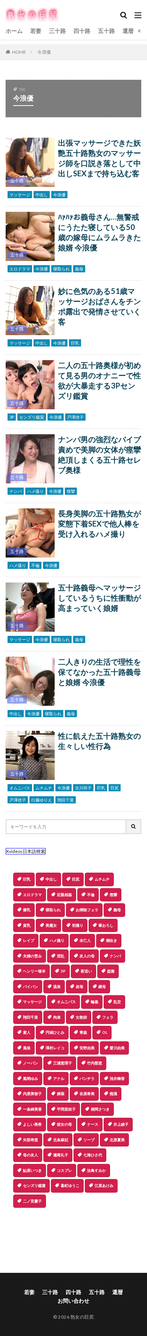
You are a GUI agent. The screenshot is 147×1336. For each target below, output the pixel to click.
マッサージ (19, 194)
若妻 (35, 30)
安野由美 (87, 1047)
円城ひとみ (55, 1032)
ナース (92, 1124)
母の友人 (30, 1155)
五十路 (106, 30)
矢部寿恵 (30, 1139)
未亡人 (85, 940)
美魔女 (51, 925)
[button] (73, 1234)
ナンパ (15, 491)
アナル (58, 1078)
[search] (133, 826)
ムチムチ (43, 787)
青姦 (83, 1032)
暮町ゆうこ (70, 1185)
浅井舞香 (117, 1078)
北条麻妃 (60, 1139)
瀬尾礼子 (60, 1155)
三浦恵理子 (62, 1063)
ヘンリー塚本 (34, 971)
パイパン (30, 986)
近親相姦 (64, 894)
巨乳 (75, 342)
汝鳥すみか (96, 1170)
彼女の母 (64, 1124)
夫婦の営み (32, 956)
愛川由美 (117, 1047)
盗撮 (111, 971)
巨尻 (114, 787)
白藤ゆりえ (41, 799)
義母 (79, 268)
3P (11, 417)
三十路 (57, 30)
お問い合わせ (73, 1300)
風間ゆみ (30, 1078)
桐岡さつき (100, 1109)
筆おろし (105, 925)
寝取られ (61, 268)
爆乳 (27, 909)
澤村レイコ (55, 1047)
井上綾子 (121, 1124)
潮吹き (111, 940)
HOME (19, 52)
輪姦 (94, 1001)
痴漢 (113, 1093)
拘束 (57, 1017)
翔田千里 (65, 799)
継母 (102, 986)
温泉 (57, 986)
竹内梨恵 (94, 1063)
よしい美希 (32, 1124)
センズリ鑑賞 (31, 417)
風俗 (27, 1047)
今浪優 (44, 52)
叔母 (79, 986)
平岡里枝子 (66, 1109)
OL (104, 1032)
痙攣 (71, 491)
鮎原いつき (32, 1170)
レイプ (28, 940)
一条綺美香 (32, 1109)
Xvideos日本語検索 (25, 851)
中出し (41, 194)
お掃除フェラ (87, 909)
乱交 (117, 1001)
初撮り (77, 925)
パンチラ (87, 1078)
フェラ (107, 1017)
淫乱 (60, 956)
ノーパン (30, 1063)
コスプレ (64, 1170)
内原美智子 (32, 1093)
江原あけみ (104, 1185)
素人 (27, 1032)
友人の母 (87, 956)
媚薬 (60, 1093)
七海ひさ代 (92, 1155)
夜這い (86, 971)
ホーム (14, 30)
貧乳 (27, 925)
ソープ (89, 1139)
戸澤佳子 (75, 417)
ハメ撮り (35, 491)
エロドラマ (19, 268)
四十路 (82, 30)
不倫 (35, 565)
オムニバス (19, 787)
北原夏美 (117, 1139)
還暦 (128, 30)
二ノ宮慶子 (32, 1201)
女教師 (81, 1017)
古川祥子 (83, 787)
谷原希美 (87, 1093)
